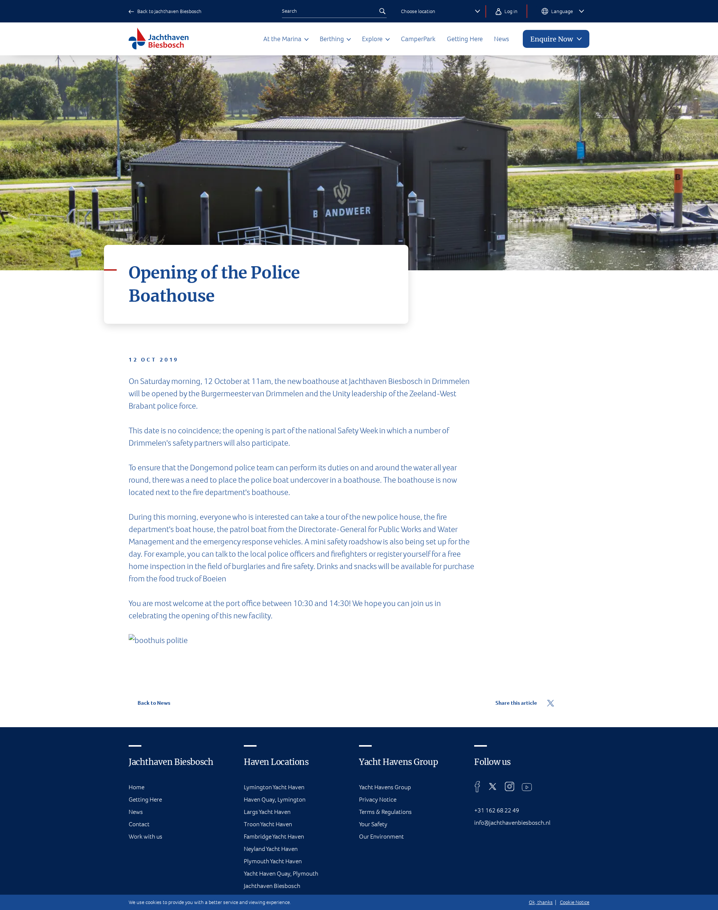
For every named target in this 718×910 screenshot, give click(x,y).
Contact (139, 824)
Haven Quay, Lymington (275, 799)
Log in (510, 11)
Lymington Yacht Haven (274, 787)
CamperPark (418, 38)
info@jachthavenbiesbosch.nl (512, 822)
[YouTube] (527, 786)
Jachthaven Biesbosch (272, 886)
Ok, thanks (541, 902)
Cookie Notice (574, 902)
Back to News (153, 703)
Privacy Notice (377, 799)
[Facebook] (477, 786)
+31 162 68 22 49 (496, 810)
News (501, 38)
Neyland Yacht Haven (271, 849)
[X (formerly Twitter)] (492, 786)
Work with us (145, 836)
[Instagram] (509, 786)
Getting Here (465, 38)
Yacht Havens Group (385, 787)
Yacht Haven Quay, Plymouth (281, 873)
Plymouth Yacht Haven (273, 861)
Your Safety (373, 824)
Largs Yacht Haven (267, 812)
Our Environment (381, 836)
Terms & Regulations (385, 812)
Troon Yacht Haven (268, 824)
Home (136, 787)
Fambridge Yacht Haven (274, 836)
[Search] (382, 11)
